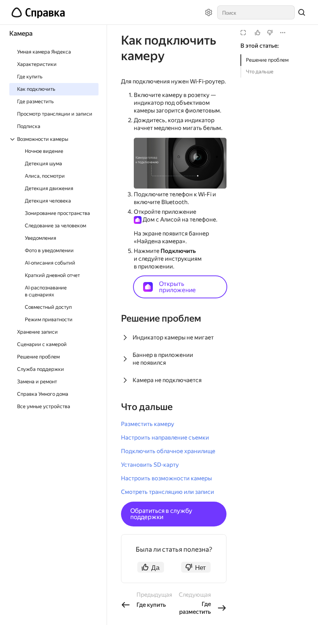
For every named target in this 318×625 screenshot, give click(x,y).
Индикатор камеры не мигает (173, 337)
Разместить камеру (147, 424)
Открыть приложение (177, 287)
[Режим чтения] (243, 32)
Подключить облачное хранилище (168, 451)
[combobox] (256, 12)
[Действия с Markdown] (282, 32)
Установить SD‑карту (150, 464)
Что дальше (259, 71)
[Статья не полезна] (269, 32)
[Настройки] (209, 12)
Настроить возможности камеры (166, 478)
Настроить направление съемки (165, 437)
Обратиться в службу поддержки (161, 514)
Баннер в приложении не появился (163, 358)
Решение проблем (267, 60)
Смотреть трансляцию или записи (167, 491)
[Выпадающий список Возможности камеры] (13, 139)
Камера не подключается (167, 380)
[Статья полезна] (257, 32)
